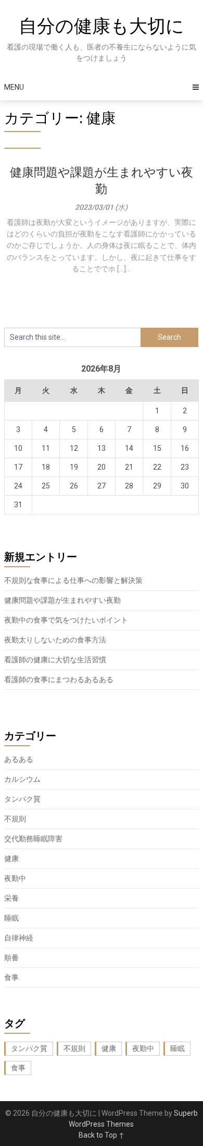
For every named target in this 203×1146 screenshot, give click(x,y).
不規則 (15, 819)
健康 (11, 858)
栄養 (11, 898)
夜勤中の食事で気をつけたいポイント (66, 620)
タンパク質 (22, 799)
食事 (11, 977)
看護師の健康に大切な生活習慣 (55, 659)
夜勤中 (15, 878)
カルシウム (22, 779)
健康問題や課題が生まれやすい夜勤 (62, 600)
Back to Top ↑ (101, 1135)
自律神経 (18, 938)
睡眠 (11, 918)
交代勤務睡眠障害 (33, 838)
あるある (18, 759)
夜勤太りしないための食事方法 (55, 640)
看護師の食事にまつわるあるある (58, 679)
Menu (14, 87)
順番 (11, 957)
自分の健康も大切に (101, 26)
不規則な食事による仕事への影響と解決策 (73, 580)
